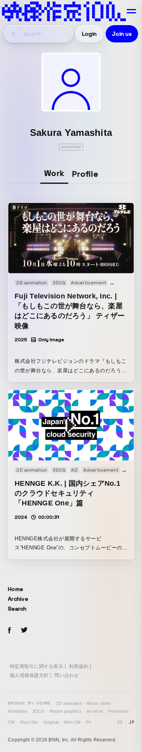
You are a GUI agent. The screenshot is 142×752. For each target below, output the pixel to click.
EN (120, 722)
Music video (99, 703)
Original (51, 722)
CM (11, 722)
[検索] (14, 34)
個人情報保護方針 (29, 675)
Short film (29, 722)
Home (15, 589)
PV (89, 722)
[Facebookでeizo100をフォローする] (9, 631)
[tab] (54, 174)
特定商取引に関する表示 (36, 666)
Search (17, 608)
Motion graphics (66, 711)
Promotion (118, 711)
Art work (94, 711)
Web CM (72, 722)
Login (89, 33)
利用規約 (78, 666)
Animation (17, 711)
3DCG (38, 711)
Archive (18, 598)
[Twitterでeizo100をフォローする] (24, 631)
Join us (122, 33)
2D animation (69, 703)
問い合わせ (66, 675)
